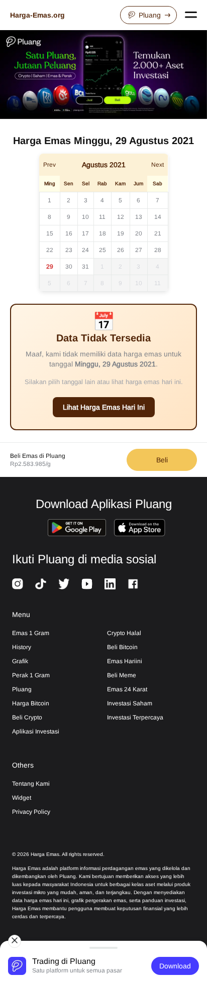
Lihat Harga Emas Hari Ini (104, 407)
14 (157, 216)
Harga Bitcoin (30, 703)
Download (175, 966)
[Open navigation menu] (191, 15)
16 (68, 233)
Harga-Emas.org (37, 15)
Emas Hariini (124, 661)
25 (102, 250)
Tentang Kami (31, 783)
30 (68, 266)
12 (120, 216)
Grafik (20, 661)
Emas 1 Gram (30, 633)
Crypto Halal (124, 633)
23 (68, 250)
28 (157, 250)
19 (120, 233)
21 (157, 233)
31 (85, 266)
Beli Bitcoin (122, 647)
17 (85, 233)
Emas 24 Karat (127, 689)
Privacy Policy (31, 811)
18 (102, 233)
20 (138, 233)
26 (120, 250)
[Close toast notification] (14, 941)
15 (49, 233)
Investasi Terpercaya (135, 717)
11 (102, 216)
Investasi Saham (129, 703)
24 (85, 250)
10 (85, 216)
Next (157, 164)
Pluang (150, 15)
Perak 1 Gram (31, 675)
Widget (21, 797)
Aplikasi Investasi (35, 731)
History (21, 647)
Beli (162, 460)
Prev (49, 164)
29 (49, 266)
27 (138, 250)
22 (49, 250)
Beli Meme (121, 675)
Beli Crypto (27, 717)
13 (138, 216)
